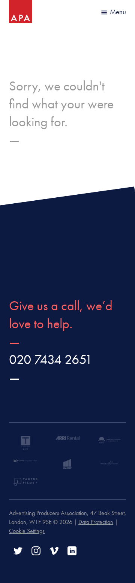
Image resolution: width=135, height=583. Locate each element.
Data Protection (95, 522)
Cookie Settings (27, 531)
